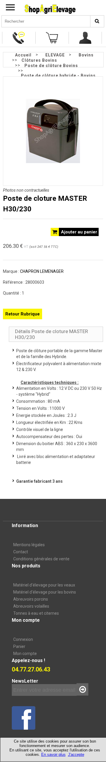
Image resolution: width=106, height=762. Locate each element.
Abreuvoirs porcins (30, 599)
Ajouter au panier (79, 232)
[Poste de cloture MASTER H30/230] (53, 161)
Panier (19, 646)
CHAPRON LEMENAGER (42, 271)
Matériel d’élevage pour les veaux (44, 585)
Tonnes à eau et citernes (36, 613)
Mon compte (25, 653)
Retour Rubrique (22, 314)
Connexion (23, 639)
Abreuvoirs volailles (31, 606)
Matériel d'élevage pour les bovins (44, 592)
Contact (20, 551)
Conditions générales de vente (41, 559)
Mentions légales (29, 544)
